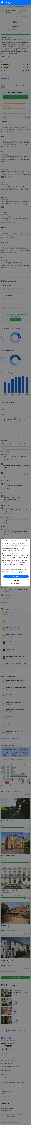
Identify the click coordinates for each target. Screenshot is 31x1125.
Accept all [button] (16, 576)
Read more (22, 573)
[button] (15, 584)
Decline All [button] (16, 580)
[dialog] (15, 562)
